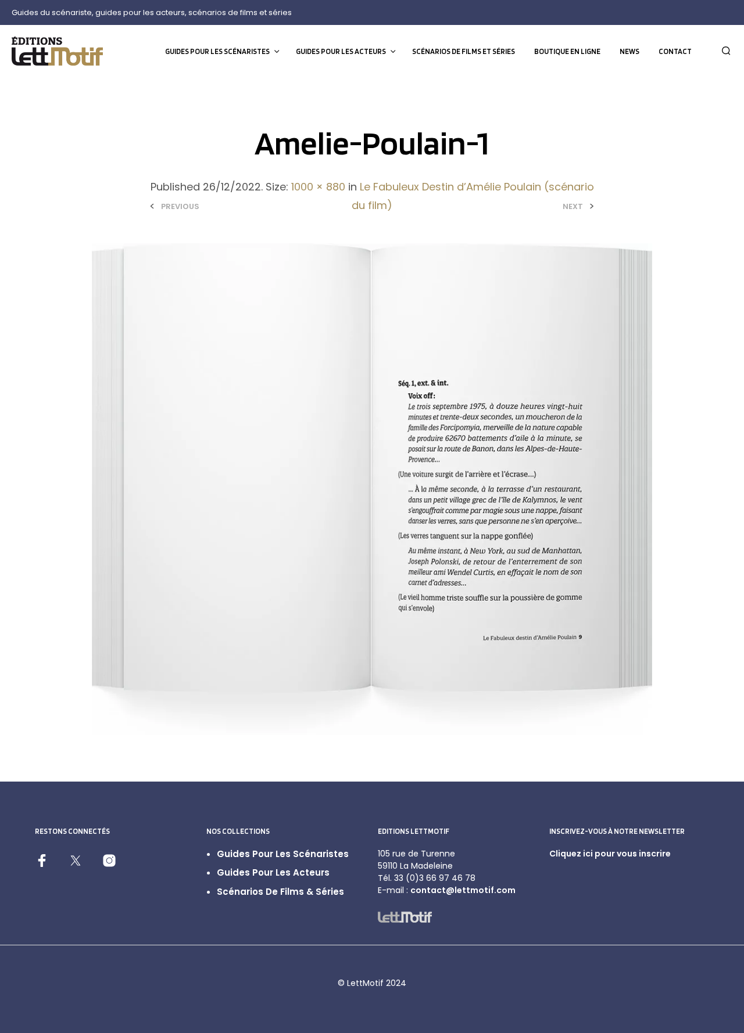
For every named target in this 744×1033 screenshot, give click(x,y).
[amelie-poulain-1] (372, 488)
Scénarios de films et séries (463, 51)
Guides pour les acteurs (341, 51)
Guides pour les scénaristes (217, 51)
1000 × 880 (318, 186)
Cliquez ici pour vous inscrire (610, 853)
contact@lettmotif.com (463, 890)
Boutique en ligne (567, 51)
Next (573, 206)
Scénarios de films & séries (280, 892)
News (629, 51)
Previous (180, 206)
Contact (675, 51)
